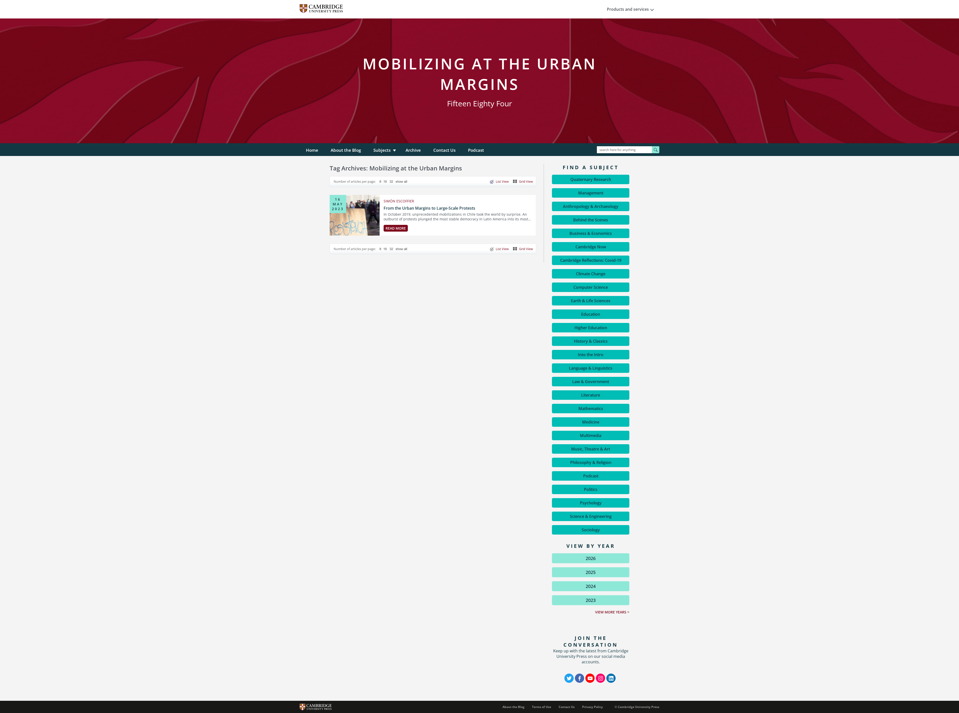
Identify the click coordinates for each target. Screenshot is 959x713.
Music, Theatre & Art (590, 449)
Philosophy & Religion (590, 462)
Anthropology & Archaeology (590, 206)
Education (590, 314)
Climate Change (590, 274)
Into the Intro (590, 354)
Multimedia (590, 435)
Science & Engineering (591, 516)
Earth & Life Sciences (590, 300)
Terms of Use (541, 707)
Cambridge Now (590, 247)
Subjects (382, 150)
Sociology (591, 530)
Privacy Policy (592, 707)
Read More (396, 228)
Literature (590, 395)
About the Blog (346, 150)
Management (590, 193)
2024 (591, 586)
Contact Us (444, 150)
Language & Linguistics (590, 368)
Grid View (526, 181)
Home (312, 150)
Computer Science (590, 287)
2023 (591, 600)
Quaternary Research (590, 179)
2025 (591, 572)
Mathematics (590, 408)
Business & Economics (590, 233)
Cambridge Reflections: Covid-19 (590, 260)
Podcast (476, 150)
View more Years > (612, 612)
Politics (590, 489)
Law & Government (590, 381)
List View (502, 181)
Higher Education (590, 327)
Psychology (591, 503)
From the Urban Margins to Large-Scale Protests (429, 208)
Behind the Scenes (590, 220)
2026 (591, 558)
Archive (413, 150)
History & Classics (591, 341)
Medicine (590, 422)
